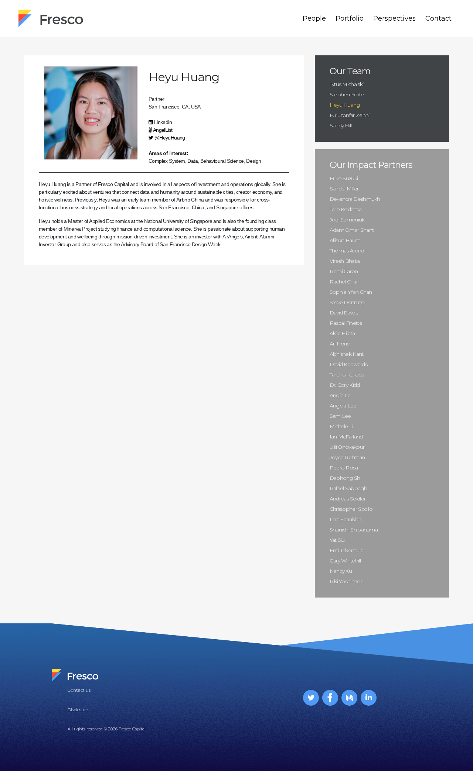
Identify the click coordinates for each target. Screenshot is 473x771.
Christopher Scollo (351, 509)
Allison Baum (345, 240)
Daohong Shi (345, 478)
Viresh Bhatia (345, 261)
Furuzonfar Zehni (350, 115)
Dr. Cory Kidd (345, 385)
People (314, 18)
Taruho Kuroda (347, 374)
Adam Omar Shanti (352, 230)
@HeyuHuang (169, 138)
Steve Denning (347, 302)
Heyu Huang (345, 104)
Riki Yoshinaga (346, 581)
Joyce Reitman (347, 457)
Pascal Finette (346, 323)
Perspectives (394, 18)
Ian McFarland (346, 436)
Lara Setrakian (345, 519)
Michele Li (341, 426)
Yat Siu (337, 540)
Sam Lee (340, 416)
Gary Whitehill (345, 560)
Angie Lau (342, 395)
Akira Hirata (342, 333)
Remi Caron (344, 271)
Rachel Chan (344, 281)
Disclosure (78, 709)
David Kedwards (348, 364)
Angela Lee (343, 405)
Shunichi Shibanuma (354, 529)
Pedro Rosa (344, 467)
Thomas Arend (347, 250)
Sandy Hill (341, 125)
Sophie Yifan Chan (351, 292)
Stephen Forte (347, 94)
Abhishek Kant (347, 354)
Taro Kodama (345, 209)
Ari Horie (340, 343)
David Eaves (344, 312)
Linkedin (162, 122)
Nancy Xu (341, 571)
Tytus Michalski (347, 84)
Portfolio (350, 18)
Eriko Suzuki (344, 178)
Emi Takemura (347, 550)
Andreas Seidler (348, 498)
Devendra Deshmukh (355, 199)
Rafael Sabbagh (348, 488)
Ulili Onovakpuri (347, 447)
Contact (438, 18)
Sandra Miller (344, 188)
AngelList (162, 130)
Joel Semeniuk (347, 219)
